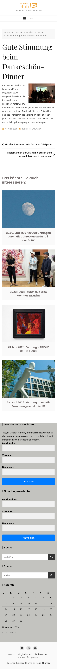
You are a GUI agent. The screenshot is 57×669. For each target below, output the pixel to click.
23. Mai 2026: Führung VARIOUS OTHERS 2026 (28, 349)
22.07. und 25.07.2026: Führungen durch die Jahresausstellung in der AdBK (28, 236)
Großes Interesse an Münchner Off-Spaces (29, 144)
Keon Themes (43, 663)
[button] (28, 18)
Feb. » (13, 632)
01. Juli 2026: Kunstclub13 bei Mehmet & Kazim (29, 293)
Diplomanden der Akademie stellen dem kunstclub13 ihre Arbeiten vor (29, 154)
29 (13, 620)
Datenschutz (42, 654)
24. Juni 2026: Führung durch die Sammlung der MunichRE (28, 404)
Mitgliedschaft (25, 654)
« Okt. (5, 632)
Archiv (11, 654)
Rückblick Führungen (31, 128)
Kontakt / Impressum (29, 657)
